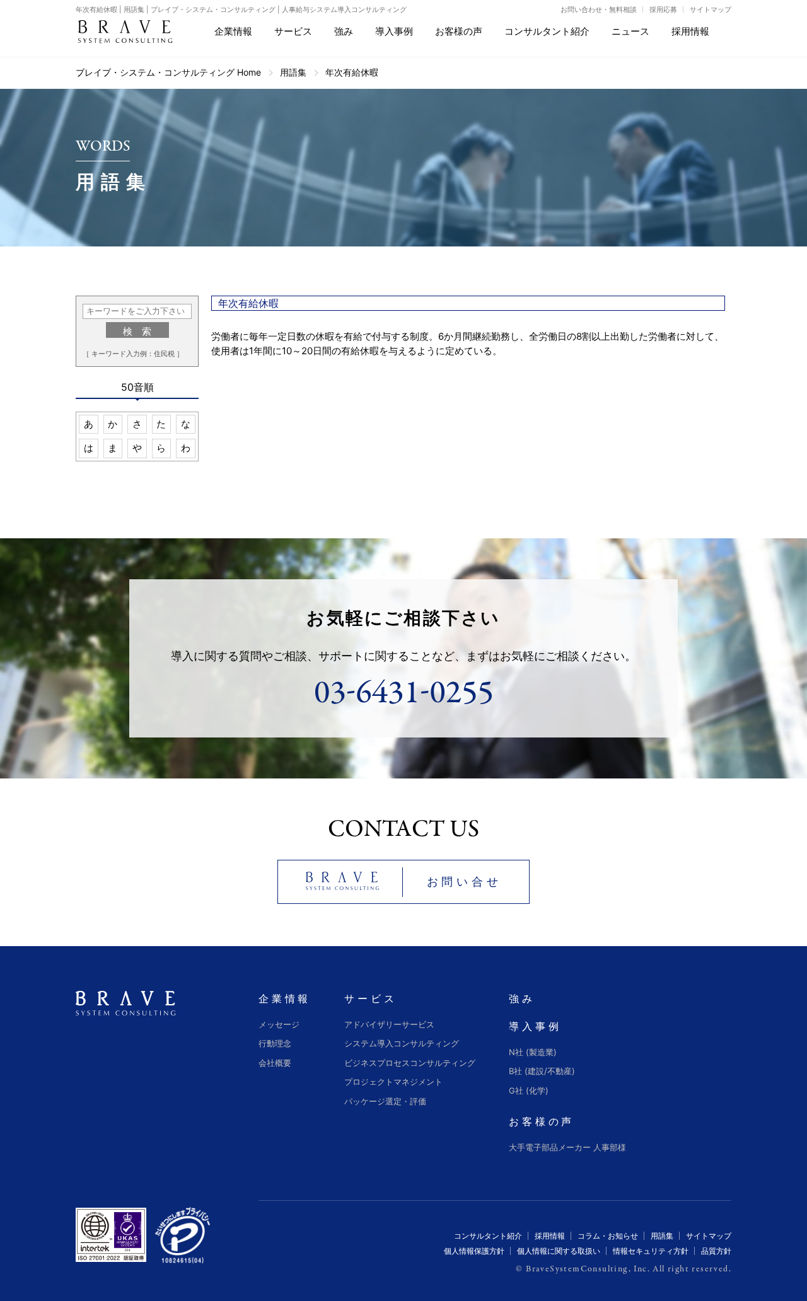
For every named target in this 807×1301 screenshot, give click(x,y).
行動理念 (274, 1043)
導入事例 (535, 1026)
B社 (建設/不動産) (542, 1071)
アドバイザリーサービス (389, 1024)
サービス (370, 998)
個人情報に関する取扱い (558, 1251)
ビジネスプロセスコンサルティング (409, 1063)
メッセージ (278, 1024)
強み (522, 998)
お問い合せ (464, 882)
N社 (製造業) (533, 1052)
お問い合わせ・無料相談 (598, 9)
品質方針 (716, 1251)
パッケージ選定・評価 (385, 1101)
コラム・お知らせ (608, 1235)
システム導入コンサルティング (401, 1043)
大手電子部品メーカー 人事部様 (567, 1147)
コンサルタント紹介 (488, 1235)
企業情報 (284, 998)
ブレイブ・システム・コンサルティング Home (168, 72)
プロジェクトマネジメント (393, 1082)
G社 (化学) (529, 1090)
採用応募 (663, 9)
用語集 (293, 72)
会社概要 (274, 1063)
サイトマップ (710, 9)
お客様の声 (541, 1121)
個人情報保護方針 (474, 1251)
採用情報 (550, 1235)
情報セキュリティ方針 (650, 1251)
